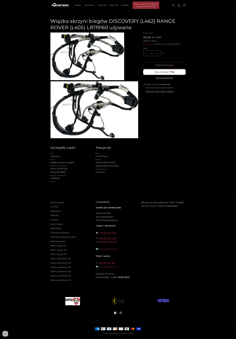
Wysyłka (54, 220)
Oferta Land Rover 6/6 (60, 280)
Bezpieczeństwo (57, 241)
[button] (173, 5)
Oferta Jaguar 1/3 (58, 246)
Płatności (54, 215)
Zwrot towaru (56, 224)
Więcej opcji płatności (164, 78)
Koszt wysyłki (148, 44)
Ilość (145, 48)
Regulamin (55, 211)
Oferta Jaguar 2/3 (58, 250)
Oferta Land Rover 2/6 (60, 263)
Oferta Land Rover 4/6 (60, 271)
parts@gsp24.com (108, 249)
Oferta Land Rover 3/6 (60, 267)
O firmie (54, 207)
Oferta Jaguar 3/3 (58, 254)
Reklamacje (55, 228)
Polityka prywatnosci (60, 233)
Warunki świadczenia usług (63, 237)
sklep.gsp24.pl (113, 333)
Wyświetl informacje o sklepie (160, 91)
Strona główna (57, 202)
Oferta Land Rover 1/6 (60, 258)
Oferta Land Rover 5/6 (60, 276)
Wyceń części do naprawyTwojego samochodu (146, 5)
